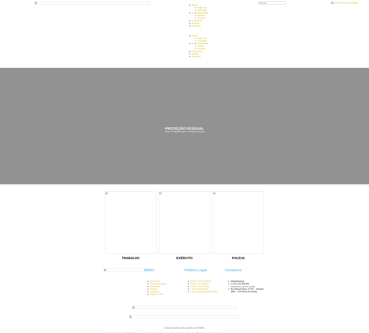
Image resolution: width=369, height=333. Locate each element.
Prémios (201, 15)
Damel (195, 5)
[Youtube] (236, 301)
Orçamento (197, 20)
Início (167, 131)
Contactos (196, 26)
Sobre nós (202, 7)
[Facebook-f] (228, 301)
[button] (204, 30)
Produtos (201, 18)
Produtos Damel (179, 131)
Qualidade (202, 10)
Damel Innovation (200, 13)
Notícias (195, 23)
